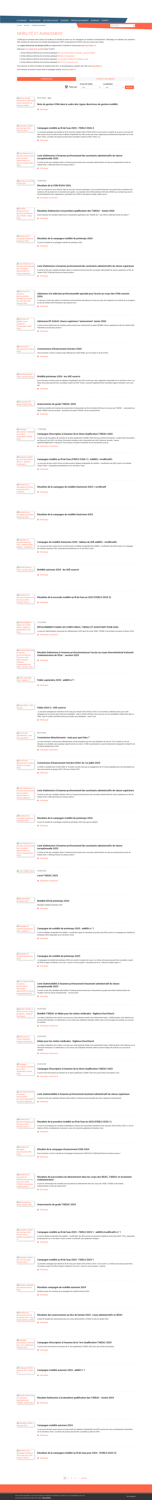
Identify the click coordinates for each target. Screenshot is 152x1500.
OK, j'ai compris (131, 1496)
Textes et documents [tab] (105, 79)
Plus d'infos (46, 1498)
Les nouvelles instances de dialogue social (72, 59)
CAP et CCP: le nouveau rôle (67, 62)
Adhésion (95, 21)
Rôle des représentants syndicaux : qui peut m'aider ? (76, 53)
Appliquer (129, 87)
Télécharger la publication (49, 198)
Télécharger (44, 109)
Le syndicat (22, 21)
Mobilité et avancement (65, 56)
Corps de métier (86, 84)
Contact (105, 21)
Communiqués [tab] (47, 79)
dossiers (26, 25)
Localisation (108, 84)
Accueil (19, 25)
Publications (35, 21)
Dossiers (64, 21)
